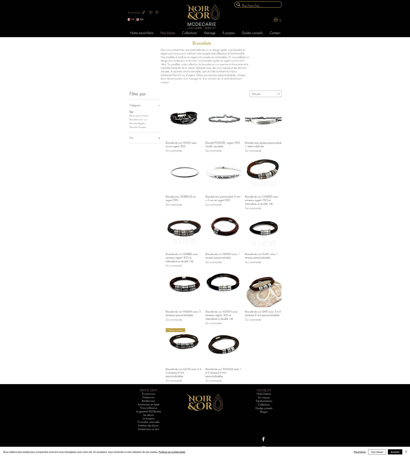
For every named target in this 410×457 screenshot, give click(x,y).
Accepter (395, 451)
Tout (131, 111)
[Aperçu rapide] (184, 120)
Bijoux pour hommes (139, 115)
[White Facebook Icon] (263, 439)
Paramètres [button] (360, 451)
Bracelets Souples (138, 126)
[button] (278, 19)
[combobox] (266, 94)
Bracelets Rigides (137, 123)
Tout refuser (377, 451)
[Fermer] (406, 451)
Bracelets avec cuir (138, 119)
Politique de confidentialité (172, 451)
